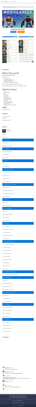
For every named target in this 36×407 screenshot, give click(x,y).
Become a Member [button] (21, 396)
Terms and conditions (15, 402)
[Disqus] (18, 352)
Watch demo (21, 31)
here (9, 109)
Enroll (13, 1)
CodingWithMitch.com (21, 405)
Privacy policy (22, 402)
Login (34, 1)
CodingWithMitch (4, 1)
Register (13, 31)
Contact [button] (12, 396)
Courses (10, 1)
